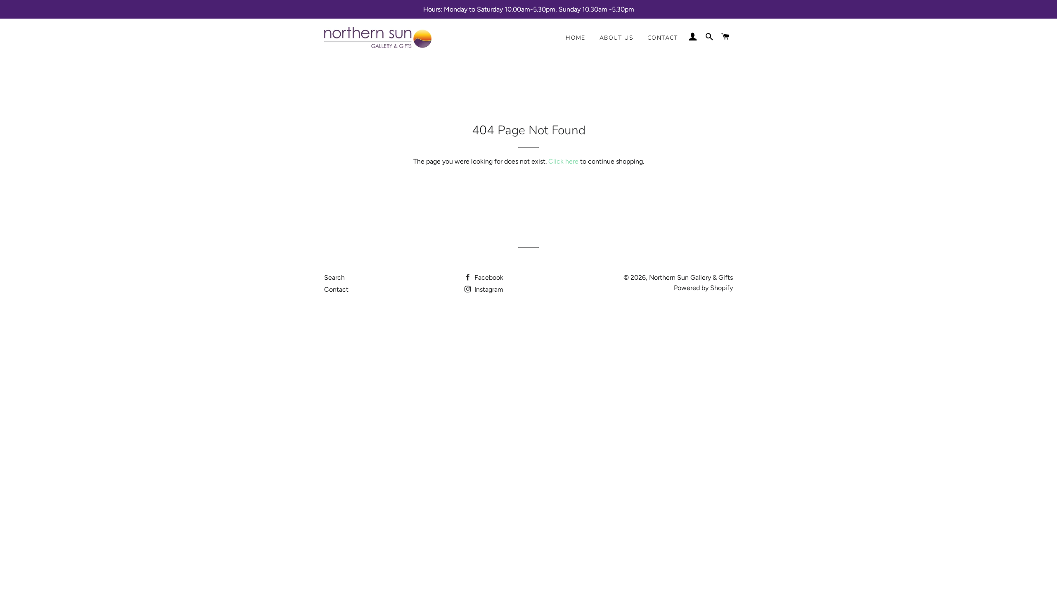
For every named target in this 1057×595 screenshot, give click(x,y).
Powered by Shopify (703, 288)
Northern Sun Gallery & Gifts (691, 277)
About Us (616, 38)
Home (575, 38)
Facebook (488, 277)
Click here (563, 161)
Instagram (488, 289)
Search (334, 277)
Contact (662, 38)
